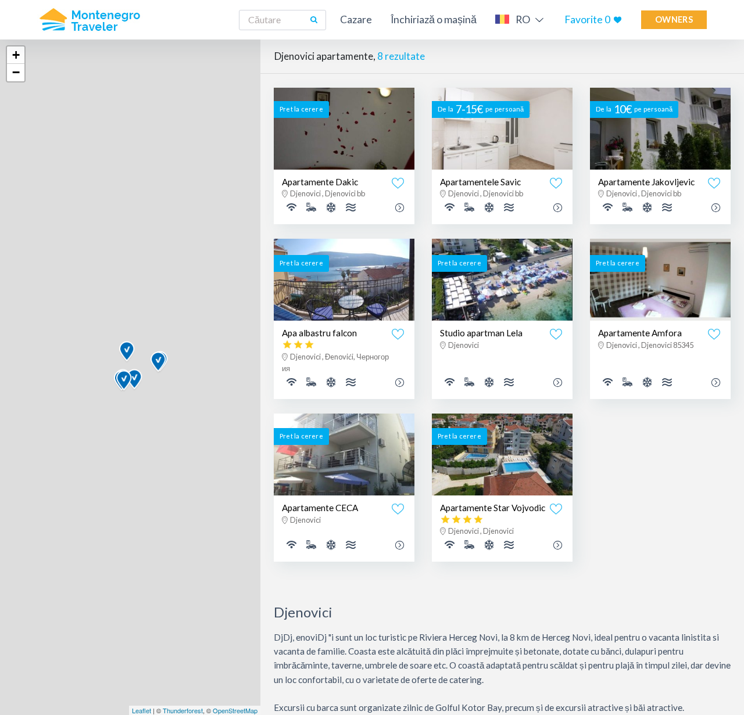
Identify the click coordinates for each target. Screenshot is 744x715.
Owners (674, 19)
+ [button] (16, 55)
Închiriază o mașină (434, 19)
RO (523, 19)
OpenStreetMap (235, 710)
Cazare (356, 19)
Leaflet (141, 710)
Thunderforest (183, 710)
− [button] (16, 72)
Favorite (587, 19)
